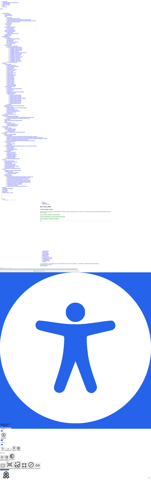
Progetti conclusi (8, 151)
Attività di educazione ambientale (11, 161)
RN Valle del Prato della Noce (12, 41)
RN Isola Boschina (10, 39)
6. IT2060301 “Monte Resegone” (15, 53)
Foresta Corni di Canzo (11, 72)
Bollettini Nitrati (10, 32)
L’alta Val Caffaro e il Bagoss (12, 185)
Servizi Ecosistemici (11, 108)
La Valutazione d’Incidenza (12, 62)
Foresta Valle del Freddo (11, 85)
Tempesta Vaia (10, 112)
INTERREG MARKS (11, 155)
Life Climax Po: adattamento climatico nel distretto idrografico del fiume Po (21, 140)
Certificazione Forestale (11, 92)
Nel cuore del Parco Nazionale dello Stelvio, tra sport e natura (18, 179)
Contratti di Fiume (8, 127)
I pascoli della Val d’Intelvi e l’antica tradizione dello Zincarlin (18, 181)
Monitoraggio (9, 90)
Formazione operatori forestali (10, 114)
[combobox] (39, 270)
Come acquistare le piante (9, 167)
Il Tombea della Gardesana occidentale (14, 184)
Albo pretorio (4, 189)
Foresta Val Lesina (10, 80)
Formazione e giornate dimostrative (13, 18)
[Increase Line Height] (2, 440)
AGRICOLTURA (5, 13)
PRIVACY (44, 261)
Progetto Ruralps (10, 148)
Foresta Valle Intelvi (11, 75)
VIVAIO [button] (4, 159)
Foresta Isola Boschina (11, 84)
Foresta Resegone (10, 76)
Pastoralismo (9, 144)
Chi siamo (4, 187)
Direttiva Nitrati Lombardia (10, 31)
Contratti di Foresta (10, 93)
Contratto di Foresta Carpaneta (15, 99)
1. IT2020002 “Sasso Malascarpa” (15, 48)
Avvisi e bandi (5, 190)
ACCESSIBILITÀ (46, 259)
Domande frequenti (8, 162)
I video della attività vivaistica (10, 163)
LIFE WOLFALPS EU (11, 152)
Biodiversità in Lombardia (12, 154)
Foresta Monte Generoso (11, 74)
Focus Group (9, 22)
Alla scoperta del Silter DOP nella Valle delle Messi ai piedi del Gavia (20, 176)
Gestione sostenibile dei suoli (10, 30)
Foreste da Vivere (8, 174)
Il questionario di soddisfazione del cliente (12, 168)
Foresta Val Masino (10, 79)
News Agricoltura (8, 14)
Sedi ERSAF (4, 191)
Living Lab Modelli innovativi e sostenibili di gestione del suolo (19, 19)
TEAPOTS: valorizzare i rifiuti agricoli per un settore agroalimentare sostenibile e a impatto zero (25, 137)
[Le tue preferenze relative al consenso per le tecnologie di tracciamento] (149, 478)
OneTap (5, 426)
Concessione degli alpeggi (12, 125)
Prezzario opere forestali (11, 111)
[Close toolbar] (78, 271)
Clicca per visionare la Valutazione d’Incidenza (49, 218)
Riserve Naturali (8, 37)
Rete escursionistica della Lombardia (11, 116)
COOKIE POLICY (46, 260)
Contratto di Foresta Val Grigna (15, 96)
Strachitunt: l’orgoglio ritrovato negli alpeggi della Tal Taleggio (18, 180)
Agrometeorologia (8, 34)
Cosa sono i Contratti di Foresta (15, 94)
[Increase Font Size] (2, 426)
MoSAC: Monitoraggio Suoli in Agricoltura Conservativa (17, 139)
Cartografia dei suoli (11, 131)
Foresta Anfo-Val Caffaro (12, 69)
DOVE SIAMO (45, 253)
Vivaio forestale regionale (9, 160)
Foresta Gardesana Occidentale (13, 66)
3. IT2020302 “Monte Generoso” (15, 50)
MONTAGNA (5, 115)
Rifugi (6, 121)
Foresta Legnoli (10, 71)
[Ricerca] (5, 267)
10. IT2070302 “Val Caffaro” (14, 57)
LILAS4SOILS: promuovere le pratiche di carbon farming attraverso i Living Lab (22, 136)
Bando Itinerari (7, 119)
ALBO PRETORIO (6, 3)
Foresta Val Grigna (10, 67)
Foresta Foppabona (10, 77)
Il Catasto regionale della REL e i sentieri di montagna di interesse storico (20, 117)
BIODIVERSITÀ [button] (5, 36)
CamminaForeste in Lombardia (13, 172)
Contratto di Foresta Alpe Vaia (15, 103)
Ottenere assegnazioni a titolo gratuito (12, 166)
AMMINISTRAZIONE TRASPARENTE (10, 2)
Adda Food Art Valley (11, 153)
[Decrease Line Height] (2, 444)
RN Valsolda (9, 44)
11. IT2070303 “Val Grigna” (14, 58)
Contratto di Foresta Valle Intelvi (15, 100)
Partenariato (9, 87)
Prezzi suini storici (10, 28)
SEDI (3, 5)
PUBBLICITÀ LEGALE (47, 258)
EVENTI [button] (4, 169)
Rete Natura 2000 (8, 45)
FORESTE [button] (4, 63)
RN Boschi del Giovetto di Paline (13, 38)
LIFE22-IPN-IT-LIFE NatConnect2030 (12, 158)
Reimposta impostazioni (4, 469)
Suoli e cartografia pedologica (10, 128)
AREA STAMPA (45, 254)
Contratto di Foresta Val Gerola (15, 101)
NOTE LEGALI (45, 256)
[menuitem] (76, 1)
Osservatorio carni (10, 29)
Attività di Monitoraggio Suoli (12, 33)
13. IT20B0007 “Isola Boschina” (15, 60)
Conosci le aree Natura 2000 (12, 46)
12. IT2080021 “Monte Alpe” (15, 59)
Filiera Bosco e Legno (9, 106)
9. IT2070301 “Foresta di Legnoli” (15, 56)
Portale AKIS (9, 17)
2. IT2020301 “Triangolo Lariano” (15, 49)
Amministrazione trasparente (7, 188)
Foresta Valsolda (10, 73)
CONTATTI (4, 6)
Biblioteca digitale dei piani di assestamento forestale (14, 105)
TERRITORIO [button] (5, 126)
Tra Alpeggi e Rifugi (8, 175)
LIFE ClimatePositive (11, 143)
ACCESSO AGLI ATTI (47, 257)
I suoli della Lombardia (11, 129)
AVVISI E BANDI (6, 4)
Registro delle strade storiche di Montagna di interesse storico (18, 118)
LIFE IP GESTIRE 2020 (11, 156)
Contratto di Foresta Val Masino (15, 97)
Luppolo (8, 25)
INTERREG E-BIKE (11, 157)
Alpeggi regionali (8, 122)
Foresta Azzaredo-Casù (11, 65)
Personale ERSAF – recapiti (7, 192)
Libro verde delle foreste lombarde (13, 110)
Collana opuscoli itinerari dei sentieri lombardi (13, 120)
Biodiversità (44, 203)
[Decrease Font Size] (2, 431)
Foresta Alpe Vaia (10, 68)
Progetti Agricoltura (8, 15)
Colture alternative (8, 23)
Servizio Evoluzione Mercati (10, 27)
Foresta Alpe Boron (10, 82)
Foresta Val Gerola (10, 81)
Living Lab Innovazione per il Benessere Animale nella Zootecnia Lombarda (21, 20)
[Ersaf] (75, 10)
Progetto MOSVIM (10, 146)
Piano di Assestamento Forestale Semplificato (15, 91)
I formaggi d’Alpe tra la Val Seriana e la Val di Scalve (17, 186)
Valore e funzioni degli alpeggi (12, 124)
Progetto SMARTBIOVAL (12, 149)
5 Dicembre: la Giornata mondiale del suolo (13, 170)
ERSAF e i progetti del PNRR (10, 134)
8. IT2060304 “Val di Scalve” (15, 55)
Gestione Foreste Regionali (10, 86)
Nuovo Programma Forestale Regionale (14, 88)
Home (43, 202)
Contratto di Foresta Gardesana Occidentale (17, 98)
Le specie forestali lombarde (10, 165)
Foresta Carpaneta (10, 83)
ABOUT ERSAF (45, 251)
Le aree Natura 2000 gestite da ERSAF (14, 47)
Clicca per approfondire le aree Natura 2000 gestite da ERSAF (52, 216)
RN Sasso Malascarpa (11, 42)
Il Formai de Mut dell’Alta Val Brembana (14, 183)
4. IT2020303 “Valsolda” (14, 51)
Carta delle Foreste (10, 89)
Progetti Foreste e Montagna (10, 141)
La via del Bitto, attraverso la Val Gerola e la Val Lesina (17, 178)
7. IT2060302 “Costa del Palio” (15, 54)
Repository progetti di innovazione (13, 21)
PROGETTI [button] (4, 133)
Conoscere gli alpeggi (11, 123)
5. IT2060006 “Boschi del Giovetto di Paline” (18, 52)
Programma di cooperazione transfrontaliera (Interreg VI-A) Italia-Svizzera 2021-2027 (21, 145)
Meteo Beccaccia (8, 35)
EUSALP (9, 142)
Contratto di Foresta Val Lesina (15, 102)
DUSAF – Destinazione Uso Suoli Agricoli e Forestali (15, 132)
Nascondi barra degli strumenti (5, 428)
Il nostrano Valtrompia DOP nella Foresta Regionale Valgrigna (18, 177)
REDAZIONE (45, 255)
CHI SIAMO (4, 1)
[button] (3, 198)
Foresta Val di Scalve (11, 70)
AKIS (6, 16)
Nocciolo (8, 24)
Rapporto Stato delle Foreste (12, 109)
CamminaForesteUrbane (11, 173)
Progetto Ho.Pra (10, 150)
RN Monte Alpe (10, 40)
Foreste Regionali (8, 64)
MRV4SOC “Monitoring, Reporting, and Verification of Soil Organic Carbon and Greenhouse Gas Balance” (27, 138)
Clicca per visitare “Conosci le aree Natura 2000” (50, 214)
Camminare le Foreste (9, 171)
